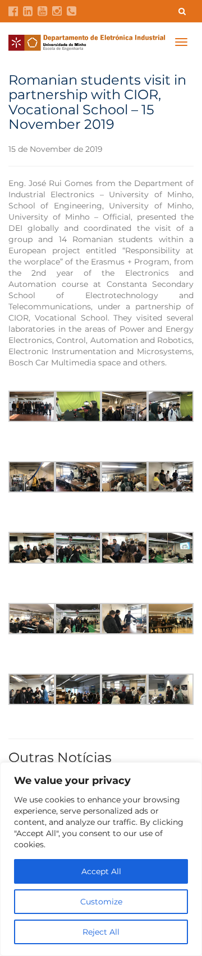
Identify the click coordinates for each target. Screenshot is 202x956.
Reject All (101, 932)
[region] (101, 859)
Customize (101, 902)
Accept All (101, 871)
